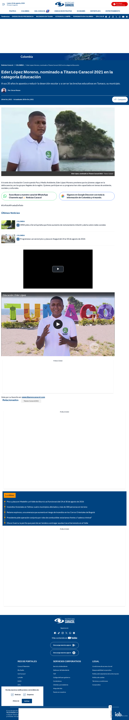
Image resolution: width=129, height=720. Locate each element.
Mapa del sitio (57, 688)
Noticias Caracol (7, 65)
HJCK (19, 681)
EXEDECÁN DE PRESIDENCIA (23, 16)
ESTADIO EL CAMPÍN (62, 16)
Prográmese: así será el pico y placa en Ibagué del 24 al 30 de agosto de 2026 (52, 239)
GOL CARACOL (39, 11)
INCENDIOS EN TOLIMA (44, 16)
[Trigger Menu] (3, 4)
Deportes (30, 695)
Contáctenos (57, 681)
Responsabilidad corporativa (101, 670)
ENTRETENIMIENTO (113, 11)
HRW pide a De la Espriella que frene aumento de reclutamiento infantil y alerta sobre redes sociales (63, 225)
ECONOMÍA (81, 11)
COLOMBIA (25, 11)
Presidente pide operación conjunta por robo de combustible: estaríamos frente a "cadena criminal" (49, 517)
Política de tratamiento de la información (105, 674)
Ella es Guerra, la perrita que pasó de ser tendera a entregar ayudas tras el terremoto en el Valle (47, 523)
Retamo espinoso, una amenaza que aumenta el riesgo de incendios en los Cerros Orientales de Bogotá (51, 512)
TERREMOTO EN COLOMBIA (83, 16)
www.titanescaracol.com (33, 397)
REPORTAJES (95, 11)
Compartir (120, 99)
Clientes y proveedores (60, 685)
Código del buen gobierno (61, 677)
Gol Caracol (21, 674)
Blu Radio (21, 670)
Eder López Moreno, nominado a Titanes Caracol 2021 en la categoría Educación (52, 65)
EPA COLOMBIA (101, 16)
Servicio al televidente (60, 666)
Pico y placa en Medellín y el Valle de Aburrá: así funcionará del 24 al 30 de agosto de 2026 (45, 501)
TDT (54, 674)
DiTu (19, 685)
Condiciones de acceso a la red (102, 666)
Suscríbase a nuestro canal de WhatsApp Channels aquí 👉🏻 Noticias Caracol (28, 196)
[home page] (64, 4)
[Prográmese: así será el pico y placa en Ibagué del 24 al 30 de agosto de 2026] (8, 238)
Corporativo (96, 685)
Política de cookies (98, 677)
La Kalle (20, 677)
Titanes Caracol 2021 (31, 401)
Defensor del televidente (61, 670)
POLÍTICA (12, 11)
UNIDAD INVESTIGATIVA (63, 11)
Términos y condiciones (100, 681)
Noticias (18, 695)
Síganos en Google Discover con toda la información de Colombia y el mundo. (85, 196)
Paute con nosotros (59, 692)
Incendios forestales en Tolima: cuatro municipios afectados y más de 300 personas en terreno (47, 507)
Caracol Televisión (24, 666)
